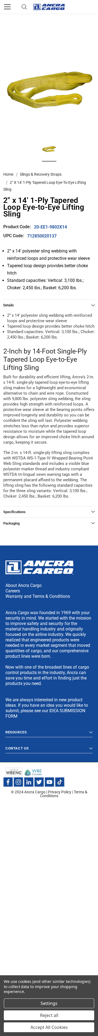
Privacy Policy (59, 792)
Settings (49, 1003)
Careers (12, 590)
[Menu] (7, 7)
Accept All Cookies (49, 1027)
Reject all (49, 1015)
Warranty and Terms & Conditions (37, 596)
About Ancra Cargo (23, 585)
